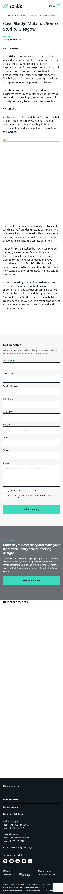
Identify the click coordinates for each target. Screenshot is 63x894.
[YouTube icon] (24, 861)
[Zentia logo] (12, 6)
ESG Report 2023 (51, 890)
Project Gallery (19, 15)
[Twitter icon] (5, 861)
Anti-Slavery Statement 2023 (13, 890)
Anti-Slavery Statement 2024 (34, 887)
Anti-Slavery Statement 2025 (13, 887)
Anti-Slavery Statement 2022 (34, 890)
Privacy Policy (43, 490)
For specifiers (10, 799)
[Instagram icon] (11, 861)
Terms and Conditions (32, 884)
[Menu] (58, 6)
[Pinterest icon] (30, 861)
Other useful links (13, 814)
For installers (10, 806)
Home (10, 15)
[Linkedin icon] (17, 861)
